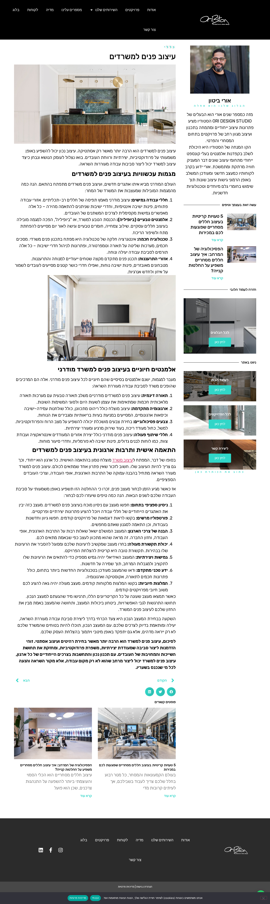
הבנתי (95, 897)
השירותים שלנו (106, 10)
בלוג (16, 10)
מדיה (50, 10)
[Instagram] (61, 850)
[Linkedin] (41, 850)
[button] (171, 691)
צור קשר (149, 30)
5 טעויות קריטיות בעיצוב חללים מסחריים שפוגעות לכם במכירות (206, 224)
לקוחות (32, 10)
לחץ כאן (220, 342)
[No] (263, 898)
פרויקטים (132, 10)
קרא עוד (217, 240)
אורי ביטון (220, 100)
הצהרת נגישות (144, 886)
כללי (170, 47)
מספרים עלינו (71, 10)
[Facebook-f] (51, 850)
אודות (151, 10)
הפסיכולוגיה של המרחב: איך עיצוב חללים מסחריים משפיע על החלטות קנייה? (205, 259)
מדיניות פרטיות (126, 886)
